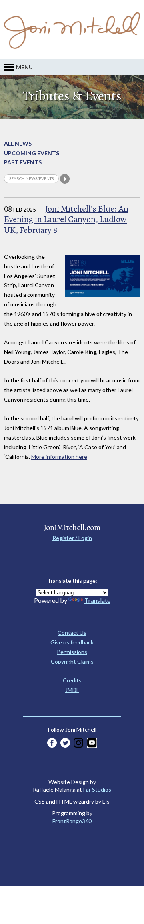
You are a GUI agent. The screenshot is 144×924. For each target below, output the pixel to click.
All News (18, 143)
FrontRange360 (72, 821)
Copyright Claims (72, 661)
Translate (97, 600)
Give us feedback (72, 642)
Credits (72, 680)
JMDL (72, 689)
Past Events (23, 162)
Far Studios (97, 789)
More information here (59, 456)
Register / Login (72, 537)
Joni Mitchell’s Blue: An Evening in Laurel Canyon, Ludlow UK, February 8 (66, 219)
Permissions (72, 651)
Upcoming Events (31, 153)
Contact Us (72, 632)
